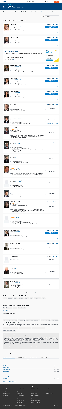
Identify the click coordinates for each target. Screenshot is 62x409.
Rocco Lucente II (13, 127)
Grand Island (21, 298)
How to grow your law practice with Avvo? (10, 328)
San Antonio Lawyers (20, 400)
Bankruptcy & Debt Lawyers (35, 388)
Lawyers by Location (12, 1)
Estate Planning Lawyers (35, 395)
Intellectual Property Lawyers (35, 400)
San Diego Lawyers (20, 402)
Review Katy (17, 92)
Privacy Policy (10, 405)
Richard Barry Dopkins (7, 365)
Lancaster (26, 298)
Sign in (57, 1)
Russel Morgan (13, 24)
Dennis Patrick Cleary (14, 156)
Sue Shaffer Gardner (14, 256)
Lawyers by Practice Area (21, 1)
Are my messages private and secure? (33, 320)
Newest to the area (22, 357)
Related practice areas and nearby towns (44, 11)
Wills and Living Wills (21, 307)
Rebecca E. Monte (13, 78)
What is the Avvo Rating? (45, 320)
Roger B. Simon (5, 373)
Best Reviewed (44, 357)
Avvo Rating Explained (49, 393)
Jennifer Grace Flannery (15, 201)
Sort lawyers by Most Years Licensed (9, 381)
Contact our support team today (41, 346)
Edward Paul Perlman (14, 230)
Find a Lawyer (5, 388)
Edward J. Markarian (14, 37)
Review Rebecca (18, 79)
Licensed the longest (8, 357)
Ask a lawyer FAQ (22, 320)
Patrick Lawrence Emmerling (16, 180)
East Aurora (10, 298)
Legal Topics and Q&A (30, 1)
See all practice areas (6, 310)
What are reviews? (55, 320)
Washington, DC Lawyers (21, 395)
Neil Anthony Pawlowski (15, 243)
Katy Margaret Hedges (14, 91)
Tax (4, 307)
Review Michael (18, 66)
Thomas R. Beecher (6, 367)
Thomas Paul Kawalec (14, 116)
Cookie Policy (16, 405)
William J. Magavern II (6, 369)
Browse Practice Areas (6, 393)
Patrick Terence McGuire (15, 166)
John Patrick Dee (6, 371)
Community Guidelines (22, 405)
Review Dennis (18, 157)
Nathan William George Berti (16, 190)
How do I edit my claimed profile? (25, 328)
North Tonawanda (37, 298)
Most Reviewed (33, 357)
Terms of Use (5, 405)
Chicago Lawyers (19, 391)
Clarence (5, 298)
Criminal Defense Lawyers (35, 391)
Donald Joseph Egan (6, 376)
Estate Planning (9, 307)
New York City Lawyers (20, 388)
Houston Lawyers (20, 393)
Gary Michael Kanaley (14, 281)
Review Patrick (18, 181)
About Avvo (47, 388)
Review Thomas (18, 118)
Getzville (15, 298)
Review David (17, 143)
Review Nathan (18, 192)
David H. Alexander (14, 142)
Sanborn (43, 298)
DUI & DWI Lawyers (34, 393)
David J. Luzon (13, 104)
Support (47, 391)
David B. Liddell (5, 378)
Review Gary (17, 282)
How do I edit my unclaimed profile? (9, 330)
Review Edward (18, 231)
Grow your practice (50, 1)
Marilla (31, 298)
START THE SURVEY (49, 60)
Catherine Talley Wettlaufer (15, 267)
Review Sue (17, 257)
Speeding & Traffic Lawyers (35, 402)
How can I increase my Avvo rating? (39, 328)
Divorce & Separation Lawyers (36, 398)
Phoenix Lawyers (19, 398)
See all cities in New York (7, 302)
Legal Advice (5, 391)
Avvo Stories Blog (5, 395)
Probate (15, 307)
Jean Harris (12, 216)
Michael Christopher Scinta (15, 65)
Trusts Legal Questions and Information (10, 320)
